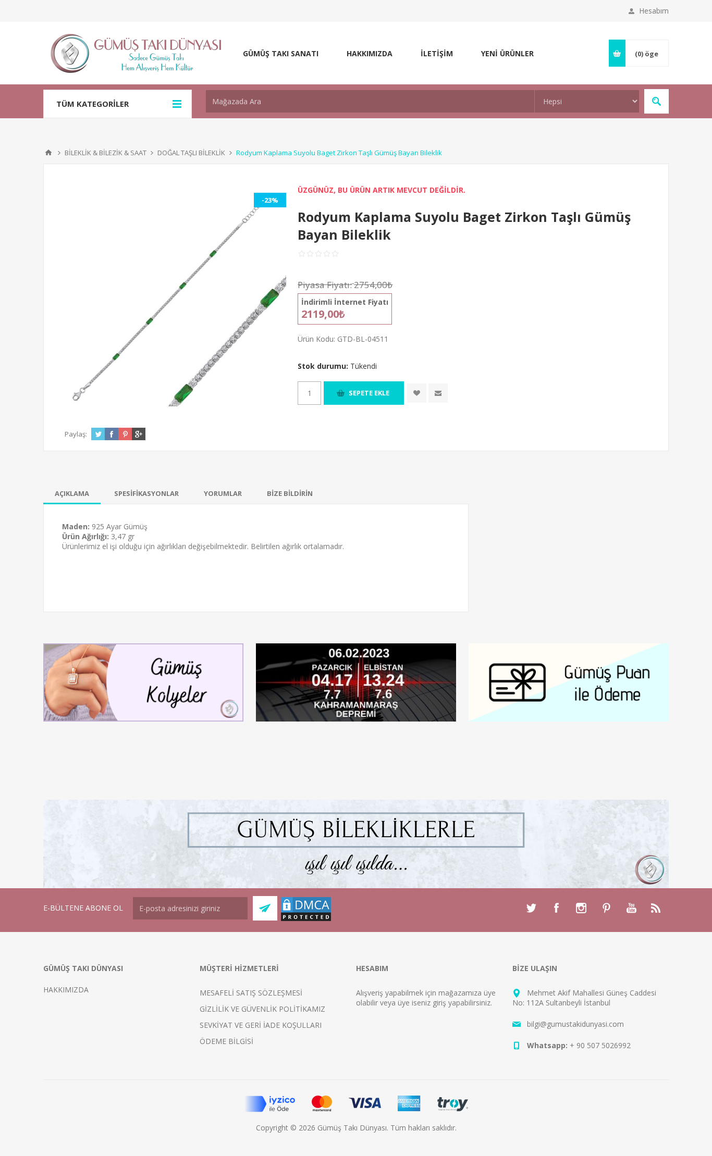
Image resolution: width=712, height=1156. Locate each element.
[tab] (72, 493)
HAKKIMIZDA (66, 990)
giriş (439, 1003)
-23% (270, 200)
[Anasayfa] (48, 152)
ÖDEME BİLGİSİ (226, 1041)
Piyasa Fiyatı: (325, 285)
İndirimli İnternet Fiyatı (344, 302)
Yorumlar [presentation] (223, 493)
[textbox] (370, 101)
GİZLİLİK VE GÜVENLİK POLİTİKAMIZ (262, 1009)
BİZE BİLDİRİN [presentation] (290, 493)
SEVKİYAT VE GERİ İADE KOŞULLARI (261, 1025)
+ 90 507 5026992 (600, 1045)
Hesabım (654, 11)
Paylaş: (76, 434)
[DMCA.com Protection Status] (306, 919)
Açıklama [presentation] (72, 493)
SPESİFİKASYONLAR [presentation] (146, 493)
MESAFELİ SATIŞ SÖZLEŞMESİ (251, 993)
